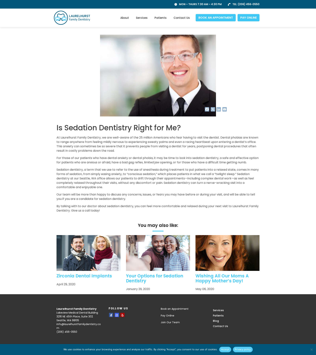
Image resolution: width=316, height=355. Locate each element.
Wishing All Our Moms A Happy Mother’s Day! (222, 278)
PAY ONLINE (248, 18)
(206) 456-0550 (248, 4)
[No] (311, 349)
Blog (216, 321)
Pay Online (167, 315)
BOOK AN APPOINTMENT (215, 18)
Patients (161, 18)
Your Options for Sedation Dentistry (154, 278)
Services (142, 18)
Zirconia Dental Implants (84, 276)
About (124, 18)
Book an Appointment (175, 309)
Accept (225, 349)
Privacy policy (243, 349)
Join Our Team (170, 322)
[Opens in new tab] (111, 315)
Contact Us (182, 18)
